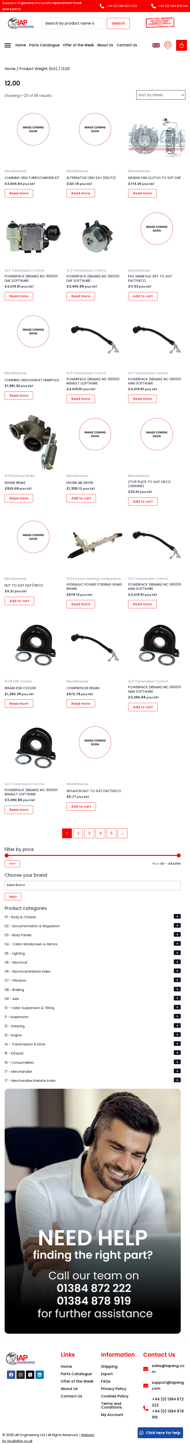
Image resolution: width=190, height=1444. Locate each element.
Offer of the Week (78, 45)
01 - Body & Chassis (20, 917)
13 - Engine (13, 1035)
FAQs (106, 1381)
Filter (12, 863)
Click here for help (163, 1432)
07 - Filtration (15, 980)
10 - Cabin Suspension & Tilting (29, 1008)
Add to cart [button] (143, 296)
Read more (19, 193)
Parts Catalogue (44, 45)
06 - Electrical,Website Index (28, 971)
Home (21, 45)
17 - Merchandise (18, 1071)
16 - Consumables (19, 1062)
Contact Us (127, 45)
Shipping (109, 1366)
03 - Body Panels (18, 935)
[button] (7, 45)
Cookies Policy (114, 1396)
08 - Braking (14, 989)
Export (107, 1374)
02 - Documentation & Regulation (32, 926)
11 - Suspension (16, 1017)
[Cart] (181, 45)
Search (118, 23)
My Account (112, 1414)
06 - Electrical (16, 962)
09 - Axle (12, 999)
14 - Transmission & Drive (25, 1044)
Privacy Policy (113, 1388)
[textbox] (93, 885)
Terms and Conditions (111, 1405)
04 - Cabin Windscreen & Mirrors (31, 944)
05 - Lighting (15, 953)
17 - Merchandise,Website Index (30, 1080)
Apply (13, 896)
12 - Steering (15, 1026)
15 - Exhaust (14, 1053)
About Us (105, 45)
